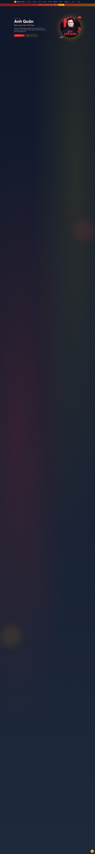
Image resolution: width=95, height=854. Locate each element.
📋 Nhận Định (67, 1)
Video (40, 1)
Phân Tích (35, 1)
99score (73, 1)
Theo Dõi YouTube (33, 35)
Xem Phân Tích (20, 35)
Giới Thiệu (50, 1)
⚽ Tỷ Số (61, 1)
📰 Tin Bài (56, 1)
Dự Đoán (44, 1)
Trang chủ (29, 1)
